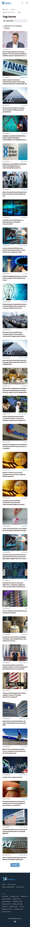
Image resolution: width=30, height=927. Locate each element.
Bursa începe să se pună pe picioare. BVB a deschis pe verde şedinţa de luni (15, 194)
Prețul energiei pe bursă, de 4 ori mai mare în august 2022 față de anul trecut (15, 278)
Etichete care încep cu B (9, 12)
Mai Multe (15, 865)
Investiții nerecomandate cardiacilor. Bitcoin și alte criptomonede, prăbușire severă (13, 502)
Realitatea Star (24, 896)
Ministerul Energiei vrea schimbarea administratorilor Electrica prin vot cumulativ (15, 446)
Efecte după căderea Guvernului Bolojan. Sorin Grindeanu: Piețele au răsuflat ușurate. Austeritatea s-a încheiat (15, 55)
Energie (25, 273)
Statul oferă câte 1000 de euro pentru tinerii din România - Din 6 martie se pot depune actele (14, 250)
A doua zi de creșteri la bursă (12, 777)
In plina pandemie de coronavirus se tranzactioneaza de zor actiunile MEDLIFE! (15, 831)
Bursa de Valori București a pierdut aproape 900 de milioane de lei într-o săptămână (15, 362)
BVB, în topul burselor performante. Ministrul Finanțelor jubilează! (15, 858)
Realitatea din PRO (13, 906)
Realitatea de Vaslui (18, 909)
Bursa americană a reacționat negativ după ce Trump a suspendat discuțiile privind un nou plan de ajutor (15, 668)
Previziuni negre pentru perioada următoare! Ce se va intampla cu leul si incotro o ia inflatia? (14, 803)
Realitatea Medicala (6, 901)
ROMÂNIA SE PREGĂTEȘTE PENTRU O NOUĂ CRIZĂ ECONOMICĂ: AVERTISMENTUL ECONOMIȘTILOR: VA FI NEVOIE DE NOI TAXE (15, 139)
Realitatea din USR (6, 904)
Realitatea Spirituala (6, 899)
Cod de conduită (20, 887)
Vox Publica (4, 906)
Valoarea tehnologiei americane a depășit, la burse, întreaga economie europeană (14, 695)
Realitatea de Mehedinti (17, 904)
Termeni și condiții (11, 884)
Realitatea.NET (5, 896)
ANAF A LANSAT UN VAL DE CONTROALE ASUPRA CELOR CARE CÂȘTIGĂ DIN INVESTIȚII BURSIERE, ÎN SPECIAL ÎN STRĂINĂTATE (14, 83)
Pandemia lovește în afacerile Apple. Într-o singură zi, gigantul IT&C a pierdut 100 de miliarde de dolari (14, 586)
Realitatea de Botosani (7, 909)
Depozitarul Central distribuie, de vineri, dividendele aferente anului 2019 (14, 723)
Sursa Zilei (21, 906)
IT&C (26, 580)
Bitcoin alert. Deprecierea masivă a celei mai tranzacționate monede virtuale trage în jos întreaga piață (15, 390)
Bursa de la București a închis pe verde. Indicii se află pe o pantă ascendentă (14, 110)
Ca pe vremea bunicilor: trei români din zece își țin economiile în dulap (15, 530)
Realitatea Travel (16, 899)
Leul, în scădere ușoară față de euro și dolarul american (15, 612)
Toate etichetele (9, 20)
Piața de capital (23, 245)
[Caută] (22, 3)
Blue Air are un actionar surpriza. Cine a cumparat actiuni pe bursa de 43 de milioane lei (14, 751)
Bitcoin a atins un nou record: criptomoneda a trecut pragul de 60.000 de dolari (14, 474)
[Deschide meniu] (27, 3)
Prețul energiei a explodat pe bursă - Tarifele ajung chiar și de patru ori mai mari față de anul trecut (15, 306)
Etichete (13, 9)
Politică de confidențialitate (8, 887)
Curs (26, 49)
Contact (4, 884)
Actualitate (24, 105)
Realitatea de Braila (6, 911)
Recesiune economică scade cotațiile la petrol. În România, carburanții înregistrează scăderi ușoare (14, 335)
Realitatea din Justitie (17, 901)
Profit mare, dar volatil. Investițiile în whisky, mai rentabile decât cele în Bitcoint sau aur (14, 639)
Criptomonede (23, 77)
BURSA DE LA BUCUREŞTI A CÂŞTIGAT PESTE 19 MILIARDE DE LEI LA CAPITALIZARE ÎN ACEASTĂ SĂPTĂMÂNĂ (15, 167)
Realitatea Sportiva (14, 896)
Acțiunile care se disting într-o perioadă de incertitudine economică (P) (13, 222)
